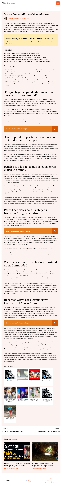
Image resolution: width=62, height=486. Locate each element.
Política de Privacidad (50, 478)
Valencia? (6, 468)
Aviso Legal (50, 481)
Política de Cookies (50, 482)
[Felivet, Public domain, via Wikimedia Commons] (31, 480)
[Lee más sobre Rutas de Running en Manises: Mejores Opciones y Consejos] (45, 451)
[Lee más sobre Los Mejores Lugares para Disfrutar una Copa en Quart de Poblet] (17, 451)
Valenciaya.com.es (8, 3)
